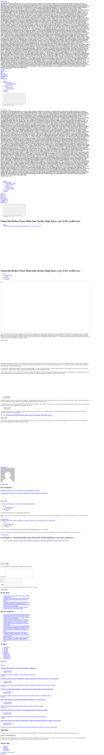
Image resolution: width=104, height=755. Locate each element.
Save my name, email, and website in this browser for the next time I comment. (19, 587)
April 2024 (5, 652)
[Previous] (1, 664)
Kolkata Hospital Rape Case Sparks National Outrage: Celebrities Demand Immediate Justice (16, 630)
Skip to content (4, 1)
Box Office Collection (11, 83)
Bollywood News (7, 82)
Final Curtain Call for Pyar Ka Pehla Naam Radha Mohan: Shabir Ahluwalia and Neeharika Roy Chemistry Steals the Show (16, 623)
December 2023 (7, 657)
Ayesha (56, 368)
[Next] (2, 664)
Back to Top (3, 753)
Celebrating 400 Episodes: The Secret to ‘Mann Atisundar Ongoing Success (19, 668)
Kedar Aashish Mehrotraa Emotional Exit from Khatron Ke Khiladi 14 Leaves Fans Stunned (16, 605)
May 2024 (5, 651)
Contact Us (5, 746)
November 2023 (7, 658)
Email (2, 581)
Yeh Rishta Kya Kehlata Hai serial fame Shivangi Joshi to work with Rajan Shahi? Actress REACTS (29, 415)
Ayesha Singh (4, 467)
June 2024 (5, 649)
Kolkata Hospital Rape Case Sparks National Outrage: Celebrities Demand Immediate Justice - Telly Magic (15, 633)
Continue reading (4, 519)
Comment (3, 576)
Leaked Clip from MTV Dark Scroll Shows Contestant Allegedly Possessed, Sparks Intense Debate (15, 608)
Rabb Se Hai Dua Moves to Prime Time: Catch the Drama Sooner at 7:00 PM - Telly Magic (16, 638)
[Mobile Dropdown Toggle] (8, 86)
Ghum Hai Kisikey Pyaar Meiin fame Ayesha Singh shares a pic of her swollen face (22, 225)
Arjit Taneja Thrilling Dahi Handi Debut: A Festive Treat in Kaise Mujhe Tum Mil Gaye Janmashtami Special (16, 603)
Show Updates (9, 87)
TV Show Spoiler (10, 88)
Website (2, 584)
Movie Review (9, 85)
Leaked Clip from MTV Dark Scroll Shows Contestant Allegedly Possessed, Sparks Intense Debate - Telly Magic (16, 620)
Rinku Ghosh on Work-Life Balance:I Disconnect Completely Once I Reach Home (16, 640)
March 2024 (6, 653)
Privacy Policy (6, 750)
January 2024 (6, 656)
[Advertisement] (52, 237)
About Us (5, 90)
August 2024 (6, 647)
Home (4, 81)
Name (2, 579)
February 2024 (6, 654)
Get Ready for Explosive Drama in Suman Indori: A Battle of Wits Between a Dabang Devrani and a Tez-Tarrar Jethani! (16, 599)
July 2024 (5, 648)
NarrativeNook (9, 275)
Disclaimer (5, 748)
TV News (5, 86)
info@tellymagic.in (10, 507)
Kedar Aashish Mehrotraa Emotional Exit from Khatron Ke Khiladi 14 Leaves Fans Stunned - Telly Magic (16, 615)
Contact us (5, 91)
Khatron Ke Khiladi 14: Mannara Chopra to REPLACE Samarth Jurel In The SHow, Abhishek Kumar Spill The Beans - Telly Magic (38, 540)
